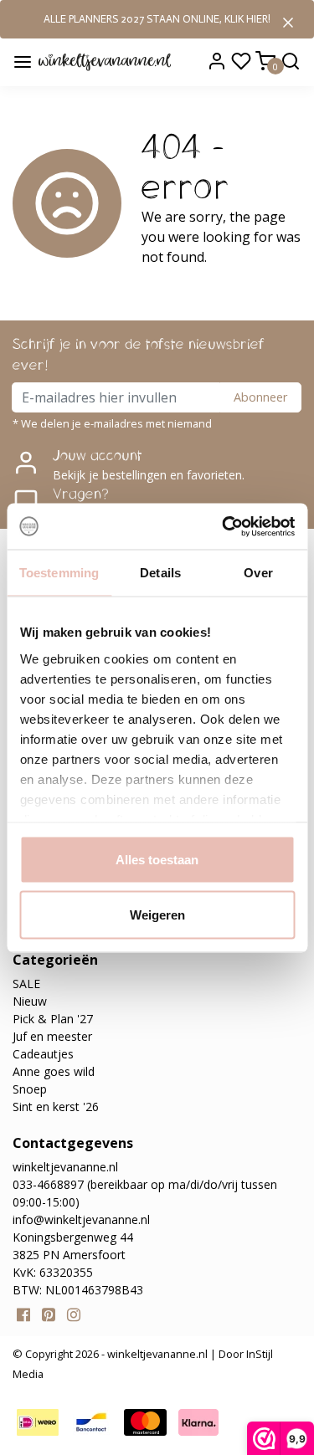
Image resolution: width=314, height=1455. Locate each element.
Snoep (30, 1089)
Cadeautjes (43, 1054)
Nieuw (30, 1001)
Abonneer (260, 397)
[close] (288, 21)
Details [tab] (160, 573)
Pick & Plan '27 (53, 1019)
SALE (26, 983)
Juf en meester (52, 1036)
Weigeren (157, 914)
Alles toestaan (157, 860)
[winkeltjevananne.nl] (104, 61)
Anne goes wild (54, 1071)
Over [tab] (258, 573)
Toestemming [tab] (59, 573)
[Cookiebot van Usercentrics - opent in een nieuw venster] (223, 526)
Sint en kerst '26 (56, 1106)
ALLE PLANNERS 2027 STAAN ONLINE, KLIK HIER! (157, 19)
